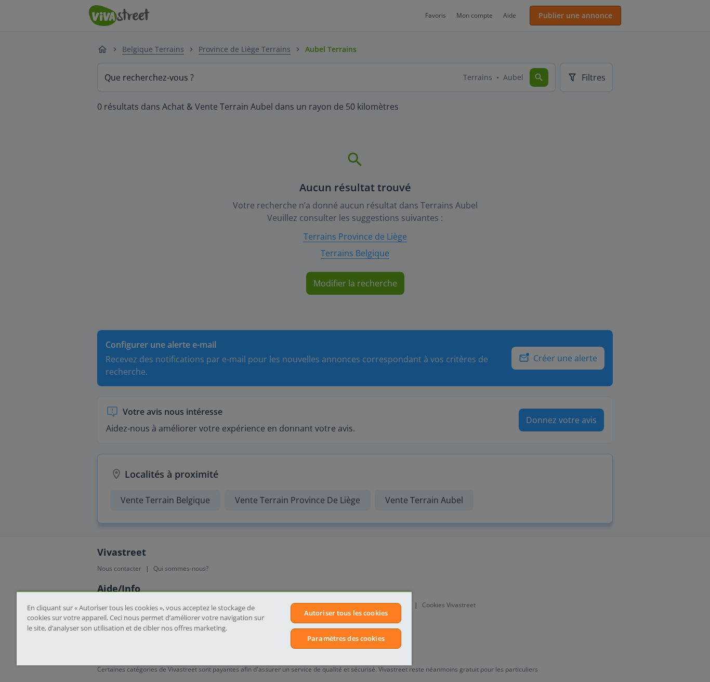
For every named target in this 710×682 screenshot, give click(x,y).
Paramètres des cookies (346, 638)
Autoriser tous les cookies (346, 613)
